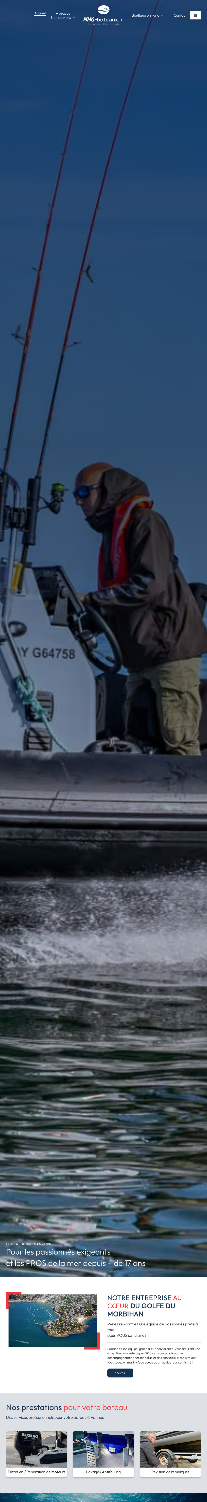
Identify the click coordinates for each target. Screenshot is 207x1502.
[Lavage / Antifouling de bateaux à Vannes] (103, 1433)
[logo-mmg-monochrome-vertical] (103, 6)
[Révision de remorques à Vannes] (170, 1433)
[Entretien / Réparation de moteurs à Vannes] (36, 1433)
